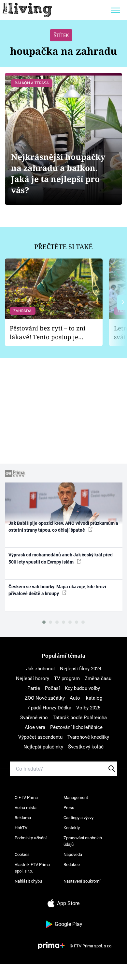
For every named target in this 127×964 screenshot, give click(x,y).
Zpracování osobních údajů (83, 841)
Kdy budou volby (82, 688)
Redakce (72, 864)
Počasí (52, 688)
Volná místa (25, 807)
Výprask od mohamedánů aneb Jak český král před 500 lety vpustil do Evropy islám (60, 558)
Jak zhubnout (40, 669)
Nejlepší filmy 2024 (80, 669)
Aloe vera (35, 727)
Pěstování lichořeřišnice (76, 727)
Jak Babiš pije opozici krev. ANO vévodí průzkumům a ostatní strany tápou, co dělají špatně (63, 527)
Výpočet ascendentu (40, 737)
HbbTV (21, 827)
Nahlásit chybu (28, 881)
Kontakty (72, 827)
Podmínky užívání (31, 837)
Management (76, 797)
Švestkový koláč (86, 747)
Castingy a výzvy (78, 817)
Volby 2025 (88, 708)
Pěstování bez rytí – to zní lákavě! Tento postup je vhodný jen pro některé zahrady (47, 332)
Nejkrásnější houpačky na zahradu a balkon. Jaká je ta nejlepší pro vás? (58, 173)
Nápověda (73, 854)
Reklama (23, 817)
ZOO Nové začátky (45, 698)
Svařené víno (34, 717)
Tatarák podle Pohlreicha (80, 717)
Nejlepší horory (32, 678)
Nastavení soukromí (82, 881)
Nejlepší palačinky (43, 747)
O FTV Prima (26, 797)
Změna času (98, 678)
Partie (33, 688)
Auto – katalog (86, 698)
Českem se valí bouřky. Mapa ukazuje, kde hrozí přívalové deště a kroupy (57, 590)
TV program (67, 678)
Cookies (22, 854)
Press (69, 807)
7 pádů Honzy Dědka (49, 708)
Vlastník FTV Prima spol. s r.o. (32, 867)
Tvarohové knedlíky (88, 737)
